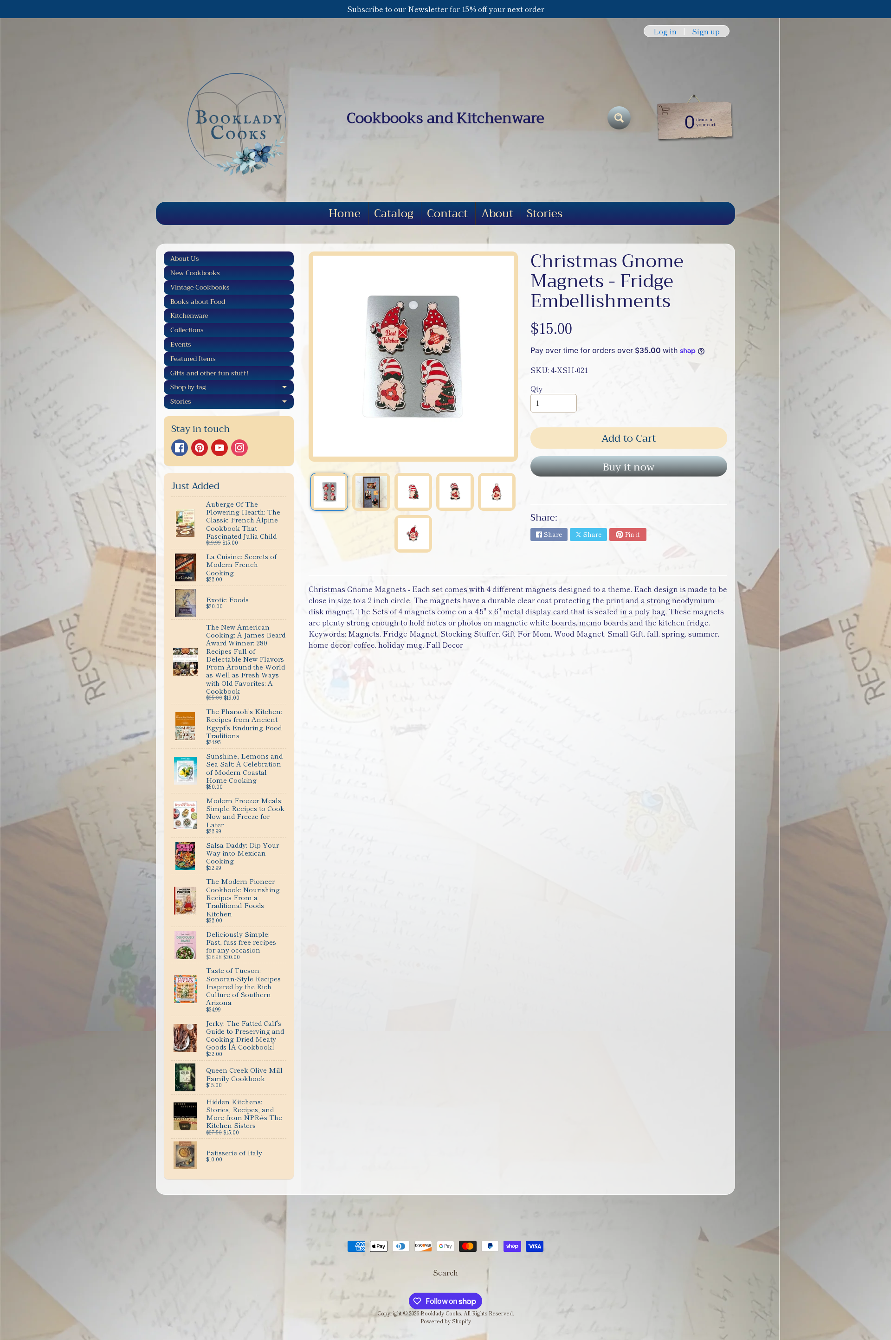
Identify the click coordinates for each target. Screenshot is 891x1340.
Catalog (393, 213)
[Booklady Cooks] (232, 117)
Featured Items (193, 358)
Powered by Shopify (445, 1321)
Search (445, 1272)
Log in (665, 31)
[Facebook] (179, 447)
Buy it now (628, 467)
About (497, 213)
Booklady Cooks (440, 1313)
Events (180, 344)
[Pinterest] (199, 447)
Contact (447, 213)
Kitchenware (189, 315)
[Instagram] (239, 447)
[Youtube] (219, 447)
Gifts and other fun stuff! (209, 373)
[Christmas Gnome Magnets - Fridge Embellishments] (329, 491)
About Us (184, 258)
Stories (544, 213)
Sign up (706, 31)
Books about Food (197, 301)
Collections (187, 329)
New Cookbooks (195, 272)
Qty (536, 388)
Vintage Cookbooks (200, 287)
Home (345, 213)
